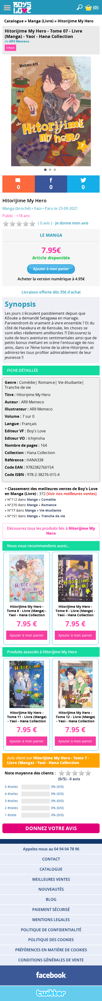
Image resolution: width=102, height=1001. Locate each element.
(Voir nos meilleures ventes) (71, 493)
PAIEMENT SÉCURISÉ (51, 909)
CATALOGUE (51, 869)
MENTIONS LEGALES (51, 919)
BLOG (51, 899)
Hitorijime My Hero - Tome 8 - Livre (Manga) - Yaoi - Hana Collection (26, 610)
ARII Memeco (19, 41)
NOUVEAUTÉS (51, 889)
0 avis (45, 223)
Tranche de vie (18, 387)
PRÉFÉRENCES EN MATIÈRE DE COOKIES (51, 949)
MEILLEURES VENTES (51, 879)
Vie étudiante (70, 382)
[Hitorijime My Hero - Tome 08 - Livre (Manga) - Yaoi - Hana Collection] (26, 578)
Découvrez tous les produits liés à (51, 531)
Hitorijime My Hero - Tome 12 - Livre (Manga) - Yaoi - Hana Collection (75, 716)
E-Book (10, 47)
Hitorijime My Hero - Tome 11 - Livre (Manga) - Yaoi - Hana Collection (26, 716)
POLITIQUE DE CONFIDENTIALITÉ (51, 929)
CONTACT (51, 859)
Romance (46, 382)
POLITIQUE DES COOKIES (51, 939)
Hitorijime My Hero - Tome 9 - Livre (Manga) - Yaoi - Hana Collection (75, 610)
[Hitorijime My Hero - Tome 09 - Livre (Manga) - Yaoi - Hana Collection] (75, 578)
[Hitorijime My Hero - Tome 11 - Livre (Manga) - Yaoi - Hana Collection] (26, 684)
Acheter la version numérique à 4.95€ (51, 279)
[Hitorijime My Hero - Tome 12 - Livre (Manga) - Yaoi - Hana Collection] (75, 684)
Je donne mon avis (71, 223)
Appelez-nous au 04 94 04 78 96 (51, 849)
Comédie (27, 382)
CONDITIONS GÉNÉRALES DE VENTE (51, 960)
